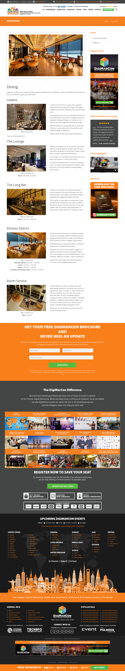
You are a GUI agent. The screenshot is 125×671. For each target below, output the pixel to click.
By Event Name (50, 523)
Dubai (76, 545)
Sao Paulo (55, 549)
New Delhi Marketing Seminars (110, 617)
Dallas (12, 544)
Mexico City (55, 545)
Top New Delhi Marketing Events (91, 617)
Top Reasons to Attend (15, 619)
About (10, 610)
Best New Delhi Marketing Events (91, 615)
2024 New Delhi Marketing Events (91, 613)
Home (106, 21)
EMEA (111, 541)
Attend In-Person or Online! (64, 2)
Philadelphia (33, 544)
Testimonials (32, 615)
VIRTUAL (111, 532)
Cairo (75, 553)
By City (60, 523)
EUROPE (75, 532)
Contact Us (31, 621)
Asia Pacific (113, 537)
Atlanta (12, 535)
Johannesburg (78, 557)
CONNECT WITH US (62, 625)
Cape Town (77, 555)
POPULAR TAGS (88, 607)
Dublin (76, 539)
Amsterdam (77, 535)
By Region (83, 523)
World (111, 546)
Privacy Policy (52, 662)
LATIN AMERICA (56, 543)
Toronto (54, 537)
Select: (40, 523)
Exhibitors (96, 43)
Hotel (93, 32)
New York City (33, 539)
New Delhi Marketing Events (91, 610)
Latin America (113, 544)
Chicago (12, 541)
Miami (31, 535)
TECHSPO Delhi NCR (100, 38)
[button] (112, 123)
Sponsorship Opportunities (36, 617)
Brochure (94, 178)
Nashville (32, 537)
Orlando (31, 541)
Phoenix (31, 546)
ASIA (94, 532)
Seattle (31, 552)
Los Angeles (13, 557)
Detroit (12, 548)
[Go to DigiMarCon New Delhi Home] (13, 11)
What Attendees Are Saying (103, 116)
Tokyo (96, 541)
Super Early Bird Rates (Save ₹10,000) (87, 2)
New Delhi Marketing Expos (91, 621)
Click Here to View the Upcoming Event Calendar (62, 526)
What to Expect (13, 615)
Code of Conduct (62, 662)
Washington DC (34, 555)
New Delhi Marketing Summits (110, 619)
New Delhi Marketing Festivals (110, 610)
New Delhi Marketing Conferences (91, 619)
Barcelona (77, 537)
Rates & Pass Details (34, 613)
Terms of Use (73, 662)
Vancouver (55, 539)
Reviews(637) (108, 6)
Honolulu (12, 550)
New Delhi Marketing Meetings (110, 613)
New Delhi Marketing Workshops (110, 621)
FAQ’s (10, 621)
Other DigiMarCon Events (110, 2)
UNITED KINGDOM (57, 553)
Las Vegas (13, 555)
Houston (12, 552)
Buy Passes (31, 610)
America (112, 535)
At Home (112, 539)
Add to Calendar (40, 2)
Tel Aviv (76, 547)
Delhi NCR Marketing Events (71, 639)
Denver (12, 546)
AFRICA (75, 550)
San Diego (32, 548)
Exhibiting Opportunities (35, 619)
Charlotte (13, 539)
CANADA (53, 532)
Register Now (97, 51)
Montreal (55, 535)
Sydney (96, 552)
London (54, 555)
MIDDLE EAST (77, 543)
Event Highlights (98, 153)
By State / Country (71, 523)
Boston (12, 537)
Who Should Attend (14, 617)
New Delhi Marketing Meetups (110, 615)
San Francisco (33, 550)
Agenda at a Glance (14, 613)
